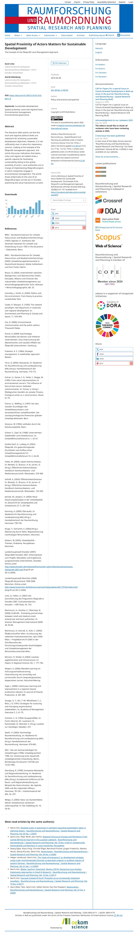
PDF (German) (60, 63)
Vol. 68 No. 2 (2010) (59, 90)
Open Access (32, 35)
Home (7, 35)
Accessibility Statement (106, 2)
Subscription (67, 35)
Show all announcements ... (107, 156)
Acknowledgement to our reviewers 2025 (114, 120)
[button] (68, 213)
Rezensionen (47, 851)
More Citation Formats (62, 200)
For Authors (100, 68)
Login (131, 2)
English (98, 52)
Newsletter (125, 35)
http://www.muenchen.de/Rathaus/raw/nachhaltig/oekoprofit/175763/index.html (41, 587)
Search (111, 35)
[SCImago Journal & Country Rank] (108, 230)
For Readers (100, 64)
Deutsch (99, 48)
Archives (81, 35)
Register (122, 2)
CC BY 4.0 (77, 146)
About (17, 35)
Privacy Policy (88, 2)
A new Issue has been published (110, 135)
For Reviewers (101, 76)
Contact (68, 2)
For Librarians (100, 72)
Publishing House (97, 35)
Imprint (77, 2)
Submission (49, 35)
